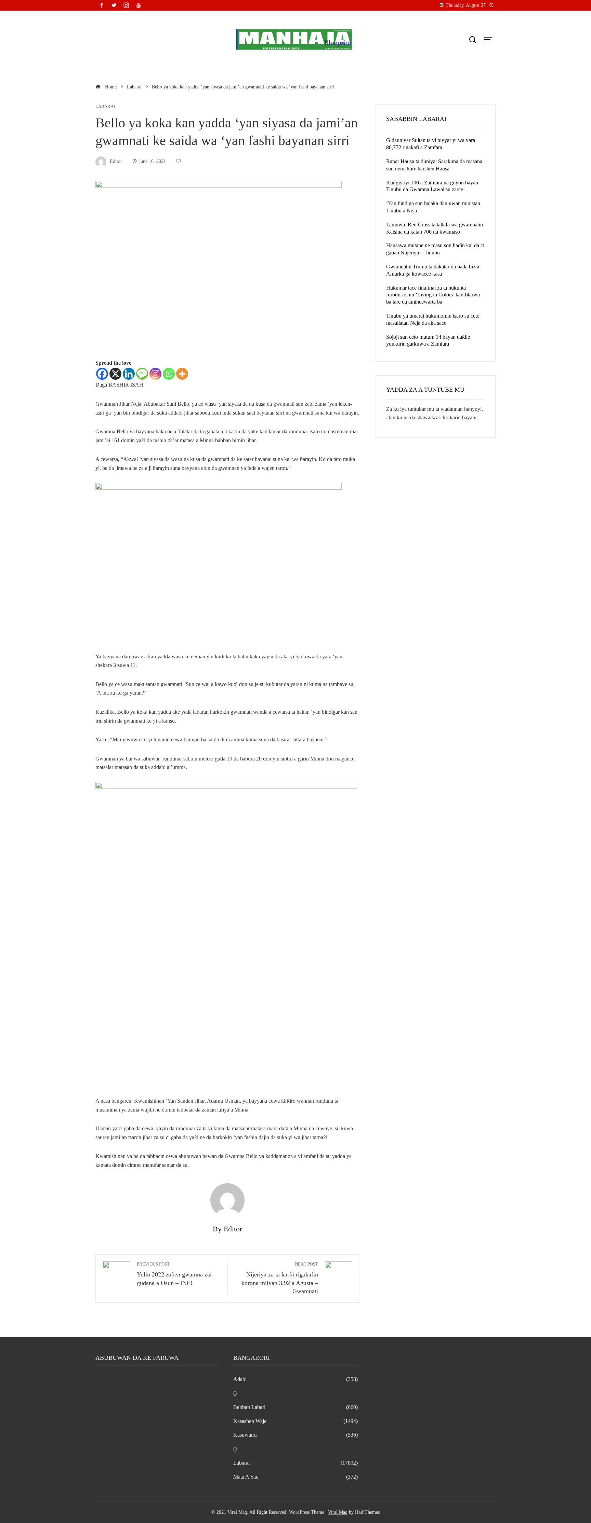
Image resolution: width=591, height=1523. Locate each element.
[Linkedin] (129, 374)
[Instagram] (155, 374)
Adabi (295, 1379)
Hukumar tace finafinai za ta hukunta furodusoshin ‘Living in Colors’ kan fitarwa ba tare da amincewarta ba (433, 295)
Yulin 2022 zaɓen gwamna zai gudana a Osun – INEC (174, 1274)
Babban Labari (295, 1407)
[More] (182, 374)
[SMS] (142, 374)
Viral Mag (337, 1512)
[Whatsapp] (169, 374)
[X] (115, 374)
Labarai (105, 106)
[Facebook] (102, 374)
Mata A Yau (295, 1477)
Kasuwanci (295, 1435)
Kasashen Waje (295, 1421)
